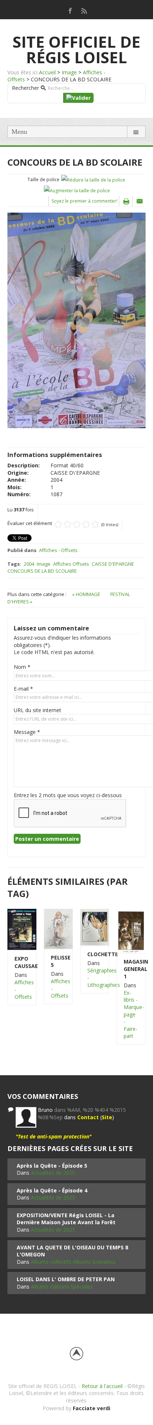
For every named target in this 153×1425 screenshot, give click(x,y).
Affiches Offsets (71, 564)
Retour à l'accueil (102, 1386)
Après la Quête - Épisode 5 (52, 1165)
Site (107, 1117)
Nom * (22, 666)
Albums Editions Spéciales (62, 1286)
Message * (27, 731)
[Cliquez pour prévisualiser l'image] (76, 319)
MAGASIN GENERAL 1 (131, 968)
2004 (29, 564)
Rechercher (25, 87)
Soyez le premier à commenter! (84, 201)
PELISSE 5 (58, 961)
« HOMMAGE (86, 594)
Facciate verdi (91, 1408)
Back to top (76, 1353)
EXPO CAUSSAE (21, 962)
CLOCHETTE (94, 954)
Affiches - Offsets (58, 550)
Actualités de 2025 (53, 1172)
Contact (88, 1117)
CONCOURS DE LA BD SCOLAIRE (42, 571)
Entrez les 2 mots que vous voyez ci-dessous (68, 795)
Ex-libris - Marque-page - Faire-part (134, 1014)
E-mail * (23, 688)
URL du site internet (37, 710)
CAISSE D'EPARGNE (113, 564)
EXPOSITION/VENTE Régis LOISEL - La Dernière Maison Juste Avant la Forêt (66, 1219)
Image (69, 72)
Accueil (47, 72)
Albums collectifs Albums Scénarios (73, 1261)
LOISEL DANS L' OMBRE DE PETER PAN (66, 1279)
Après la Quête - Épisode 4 (52, 1190)
